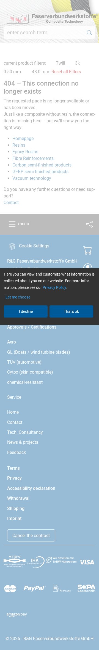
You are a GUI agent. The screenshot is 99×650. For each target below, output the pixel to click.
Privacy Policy (54, 287)
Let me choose (18, 297)
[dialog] (49, 325)
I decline (26, 311)
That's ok (71, 311)
